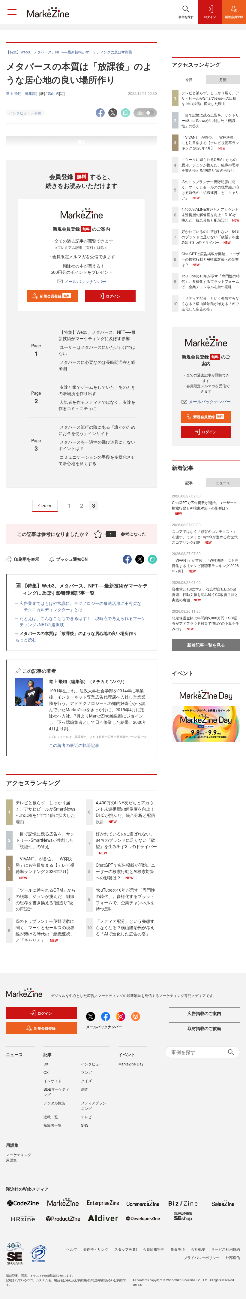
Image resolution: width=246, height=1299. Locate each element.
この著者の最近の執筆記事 (74, 745)
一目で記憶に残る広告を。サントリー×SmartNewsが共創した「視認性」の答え (45, 840)
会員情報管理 (153, 1249)
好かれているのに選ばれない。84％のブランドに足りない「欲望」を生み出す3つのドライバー (126, 840)
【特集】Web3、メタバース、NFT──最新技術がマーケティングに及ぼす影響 (97, 335)
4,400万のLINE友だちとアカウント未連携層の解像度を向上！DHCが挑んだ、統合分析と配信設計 (125, 811)
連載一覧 (51, 1116)
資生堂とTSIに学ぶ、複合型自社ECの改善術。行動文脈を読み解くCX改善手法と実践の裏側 (205, 594)
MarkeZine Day (130, 1063)
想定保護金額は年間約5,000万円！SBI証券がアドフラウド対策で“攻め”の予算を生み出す (205, 623)
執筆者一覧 (53, 1125)
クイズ (86, 1080)
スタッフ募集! (125, 1249)
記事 (189, 482)
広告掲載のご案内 (204, 1013)
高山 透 (53, 93)
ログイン (113, 296)
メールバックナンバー (85, 281)
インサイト (53, 1080)
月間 (222, 79)
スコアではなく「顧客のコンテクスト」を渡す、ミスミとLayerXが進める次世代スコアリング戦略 (205, 537)
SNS (84, 1125)
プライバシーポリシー (202, 1257)
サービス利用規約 (225, 1249)
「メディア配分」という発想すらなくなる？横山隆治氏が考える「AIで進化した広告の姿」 (125, 927)
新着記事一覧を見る (206, 645)
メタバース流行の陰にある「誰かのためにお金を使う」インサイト (96, 430)
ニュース (223, 482)
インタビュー (92, 1063)
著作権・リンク (95, 1249)
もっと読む (25, 639)
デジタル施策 (54, 1102)
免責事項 (177, 1249)
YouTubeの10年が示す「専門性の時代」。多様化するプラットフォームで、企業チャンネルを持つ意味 (125, 899)
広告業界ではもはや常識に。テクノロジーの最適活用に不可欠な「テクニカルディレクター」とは (80, 606)
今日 (189, 79)
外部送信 (233, 1257)
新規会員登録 (55, 296)
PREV (46, 506)
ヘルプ (71, 1249)
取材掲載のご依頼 (204, 1028)
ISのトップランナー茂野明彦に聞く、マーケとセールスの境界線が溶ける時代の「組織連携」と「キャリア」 (45, 930)
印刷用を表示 (26, 559)
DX (46, 1063)
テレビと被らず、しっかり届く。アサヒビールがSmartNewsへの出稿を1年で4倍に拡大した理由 (45, 811)
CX (46, 1072)
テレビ (86, 1116)
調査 (84, 1089)
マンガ (86, 1072)
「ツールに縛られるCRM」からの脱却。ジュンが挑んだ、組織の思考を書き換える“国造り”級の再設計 (46, 899)
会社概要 (198, 1249)
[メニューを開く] (12, 12)
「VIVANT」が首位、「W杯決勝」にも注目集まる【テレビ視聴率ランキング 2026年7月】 (45, 865)
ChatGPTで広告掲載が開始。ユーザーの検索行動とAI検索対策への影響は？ (125, 871)
